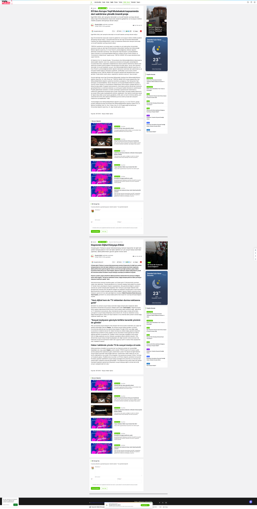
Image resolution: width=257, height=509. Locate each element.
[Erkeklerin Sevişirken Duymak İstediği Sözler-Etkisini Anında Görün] (157, 124)
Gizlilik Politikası (6, 504)
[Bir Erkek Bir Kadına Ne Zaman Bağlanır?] (157, 254)
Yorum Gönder (95, 231)
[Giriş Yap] (251, 2)
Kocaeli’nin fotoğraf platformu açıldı (123, 178)
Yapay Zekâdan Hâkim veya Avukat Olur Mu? (125, 167)
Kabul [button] (15, 504)
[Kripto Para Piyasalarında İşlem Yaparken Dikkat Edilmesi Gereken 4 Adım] (157, 80)
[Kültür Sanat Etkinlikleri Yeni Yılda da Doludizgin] (157, 88)
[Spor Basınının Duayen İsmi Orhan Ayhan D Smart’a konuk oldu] (157, 95)
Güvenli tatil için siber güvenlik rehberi (124, 128)
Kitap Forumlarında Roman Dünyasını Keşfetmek (126, 141)
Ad (92, 221)
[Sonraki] (166, 21)
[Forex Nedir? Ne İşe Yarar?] (157, 21)
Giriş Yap (104, 231)
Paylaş (166, 506)
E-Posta (119, 221)
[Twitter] (162, 502)
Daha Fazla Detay (156, 69)
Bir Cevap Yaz (95, 204)
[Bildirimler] (254, 2)
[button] (106, 8)
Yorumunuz (98, 209)
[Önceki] (148, 21)
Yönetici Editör (98, 24)
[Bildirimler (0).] (255, 259)
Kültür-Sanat (117, 126)
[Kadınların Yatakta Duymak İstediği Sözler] (157, 117)
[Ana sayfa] (91, 2)
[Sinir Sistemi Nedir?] (157, 131)
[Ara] (248, 2)
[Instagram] (166, 502)
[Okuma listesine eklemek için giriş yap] (141, 31)
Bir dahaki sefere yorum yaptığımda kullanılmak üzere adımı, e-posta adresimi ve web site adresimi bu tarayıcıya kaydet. (115, 227)
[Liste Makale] (7, 2)
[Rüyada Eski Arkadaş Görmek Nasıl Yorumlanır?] (157, 103)
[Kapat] (151, 504)
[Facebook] (159, 502)
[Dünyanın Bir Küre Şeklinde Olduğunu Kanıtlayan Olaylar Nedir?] (157, 110)
